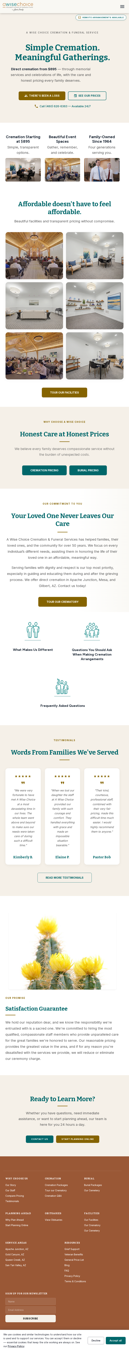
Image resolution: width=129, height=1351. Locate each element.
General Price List (74, 1259)
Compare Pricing (14, 1195)
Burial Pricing (88, 470)
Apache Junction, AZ (16, 1249)
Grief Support (71, 1249)
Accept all (116, 1340)
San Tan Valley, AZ (15, 1265)
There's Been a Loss (42, 95)
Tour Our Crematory (63, 601)
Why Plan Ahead (14, 1219)
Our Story (10, 1185)
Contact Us (39, 1139)
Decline (96, 1340)
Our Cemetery (92, 1190)
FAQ (66, 1270)
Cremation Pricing (44, 470)
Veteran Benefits (73, 1254)
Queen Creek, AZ (15, 1259)
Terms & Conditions (75, 1281)
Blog (67, 1265)
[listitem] (34, 255)
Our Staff (10, 1190)
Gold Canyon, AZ (14, 1254)
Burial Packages (93, 1185)
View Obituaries (53, 1219)
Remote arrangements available (101, 17)
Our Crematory (92, 1225)
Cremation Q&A (53, 1195)
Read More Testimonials (64, 877)
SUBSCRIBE (30, 1318)
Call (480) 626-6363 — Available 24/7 (62, 106)
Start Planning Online (77, 1139)
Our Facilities (91, 1219)
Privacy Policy (72, 1276)
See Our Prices (87, 95)
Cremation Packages (56, 1185)
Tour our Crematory (56, 1190)
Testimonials (12, 1201)
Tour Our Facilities (64, 392)
